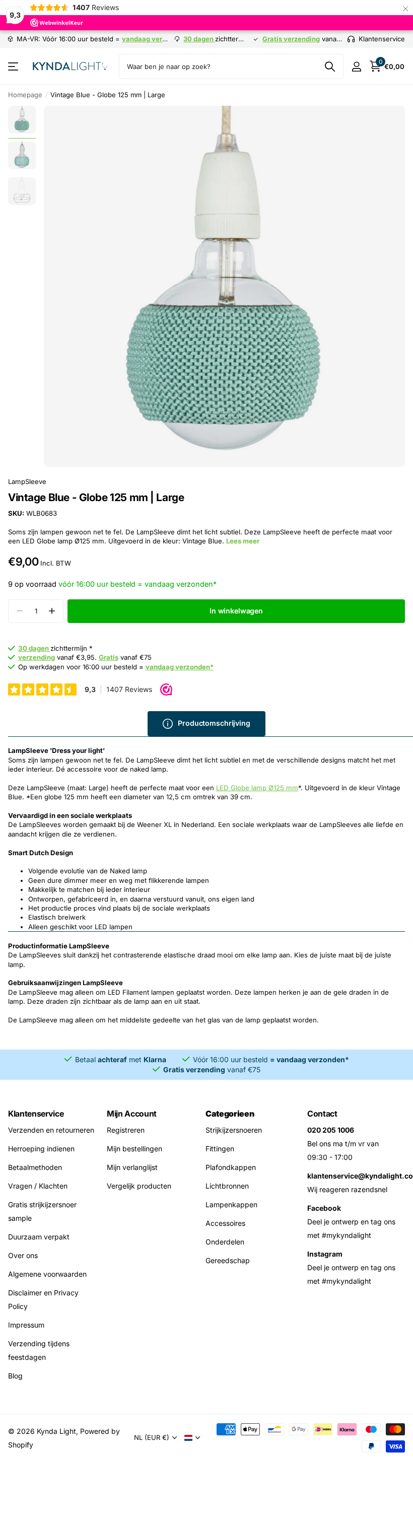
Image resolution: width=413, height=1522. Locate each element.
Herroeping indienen (41, 1148)
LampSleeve (27, 481)
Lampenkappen (231, 1204)
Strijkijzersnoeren (233, 1130)
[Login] (356, 66)
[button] (51, 611)
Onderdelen (224, 1241)
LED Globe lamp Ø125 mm (257, 788)
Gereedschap (227, 1260)
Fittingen (219, 1148)
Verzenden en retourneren (51, 1130)
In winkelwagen (236, 610)
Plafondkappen (230, 1167)
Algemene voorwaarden (47, 1274)
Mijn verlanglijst (132, 1167)
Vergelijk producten (139, 1186)
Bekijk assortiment (14, 66)
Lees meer (242, 541)
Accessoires (225, 1223)
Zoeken (329, 66)
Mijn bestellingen (134, 1148)
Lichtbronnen (227, 1186)
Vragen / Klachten (37, 1186)
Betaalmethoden (35, 1167)
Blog (15, 1375)
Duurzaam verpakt (39, 1236)
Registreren (126, 1130)
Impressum (26, 1325)
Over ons (23, 1255)
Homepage (25, 95)
